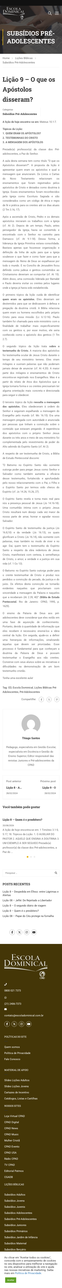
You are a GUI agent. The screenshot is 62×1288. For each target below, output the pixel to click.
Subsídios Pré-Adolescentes (19, 62)
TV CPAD (9, 1164)
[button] (27, 857)
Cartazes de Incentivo (16, 1092)
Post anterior (13, 781)
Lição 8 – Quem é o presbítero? (22, 819)
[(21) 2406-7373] (5, 997)
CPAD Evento (11, 1146)
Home (6, 58)
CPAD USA (10, 1152)
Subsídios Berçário (15, 1249)
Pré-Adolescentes (30, 692)
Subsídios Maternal (15, 1243)
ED (10, 687)
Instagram (26, 932)
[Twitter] (49, 699)
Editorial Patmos (14, 1171)
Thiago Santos (31, 738)
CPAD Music (11, 1134)
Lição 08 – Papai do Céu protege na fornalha (28, 916)
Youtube (34, 932)
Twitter (19, 932)
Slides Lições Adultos (16, 1080)
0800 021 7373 (12, 990)
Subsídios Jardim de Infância (21, 1237)
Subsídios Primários (16, 1231)
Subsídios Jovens (14, 1200)
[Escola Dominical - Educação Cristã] (14, 13)
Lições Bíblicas (24, 58)
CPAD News (11, 1128)
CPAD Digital (11, 1122)
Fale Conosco (12, 1059)
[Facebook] (41, 699)
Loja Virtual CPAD (14, 1116)
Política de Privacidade (17, 1053)
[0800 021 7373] (5, 984)
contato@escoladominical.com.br (23, 1015)
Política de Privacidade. (28, 1273)
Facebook (12, 932)
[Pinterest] (56, 699)
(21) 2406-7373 (12, 1003)
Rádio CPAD (11, 1158)
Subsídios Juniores (15, 1225)
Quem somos (12, 1047)
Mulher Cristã (12, 1140)
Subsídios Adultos (14, 1194)
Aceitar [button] (10, 1280)
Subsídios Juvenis (14, 1206)
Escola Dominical (23, 687)
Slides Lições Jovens (16, 1086)
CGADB (8, 1177)
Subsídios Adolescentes (18, 1213)
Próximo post (48, 781)
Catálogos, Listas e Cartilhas (21, 1098)
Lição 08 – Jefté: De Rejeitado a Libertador (27, 900)
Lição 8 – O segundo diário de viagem (24, 905)
